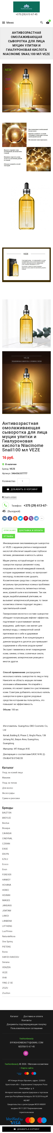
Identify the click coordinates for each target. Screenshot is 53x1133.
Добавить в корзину (24, 489)
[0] (47, 23)
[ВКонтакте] (4, 518)
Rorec (5, 952)
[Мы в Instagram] (25, 1053)
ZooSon (6, 993)
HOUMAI (6, 895)
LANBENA (7, 921)
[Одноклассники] (15, 518)
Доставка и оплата (31, 530)
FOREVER (6, 874)
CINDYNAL (7, 838)
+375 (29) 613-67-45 (26, 14)
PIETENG (6, 946)
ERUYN (5, 854)
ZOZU (5, 988)
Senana (5, 962)
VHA (4, 977)
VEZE (5, 972)
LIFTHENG (7, 926)
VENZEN (6, 967)
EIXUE (5, 848)
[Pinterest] (25, 518)
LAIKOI (5, 915)
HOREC (5, 890)
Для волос (7, 788)
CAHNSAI (6, 833)
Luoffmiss (7, 931)
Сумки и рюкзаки (11, 798)
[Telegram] (36, 518)
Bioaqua (6, 828)
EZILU (5, 859)
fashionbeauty (26, 1038)
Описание (10, 530)
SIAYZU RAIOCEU (10, 957)
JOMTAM (6, 910)
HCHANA (6, 885)
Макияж (6, 777)
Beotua (5, 823)
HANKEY (6, 879)
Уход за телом (9, 782)
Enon (4, 869)
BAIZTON (6, 812)
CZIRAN (6, 843)
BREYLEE (6, 818)
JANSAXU (7, 905)
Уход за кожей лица (12, 772)
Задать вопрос (10, 497)
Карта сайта (27, 1068)
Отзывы (8, 536)
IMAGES (6, 900)
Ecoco (5, 864)
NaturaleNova (8, 936)
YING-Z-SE (7, 982)
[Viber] (31, 518)
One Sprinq (7, 941)
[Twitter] (20, 518)
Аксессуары (8, 793)
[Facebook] (10, 518)
